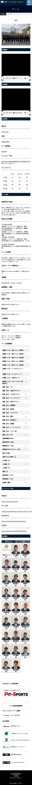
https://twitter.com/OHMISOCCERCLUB (14, 531)
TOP (3, 14)
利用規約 (16, 776)
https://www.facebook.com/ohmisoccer (14, 521)
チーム (10, 14)
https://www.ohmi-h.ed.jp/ (10, 501)
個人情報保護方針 (16, 774)
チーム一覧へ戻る (23, 679)
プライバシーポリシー (16, 778)
